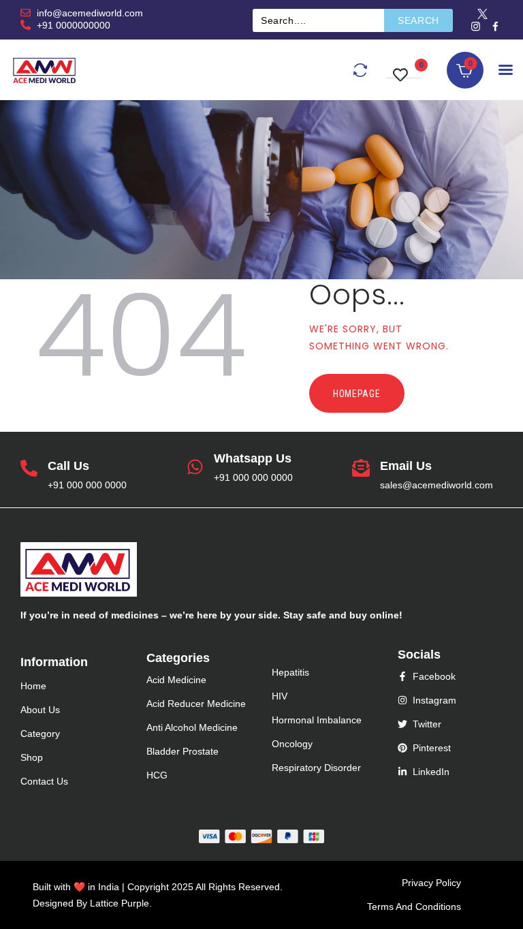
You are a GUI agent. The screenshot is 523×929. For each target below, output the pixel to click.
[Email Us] (361, 469)
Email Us (406, 466)
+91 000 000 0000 (87, 484)
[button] (404, 67)
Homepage (357, 393)
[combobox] (318, 20)
